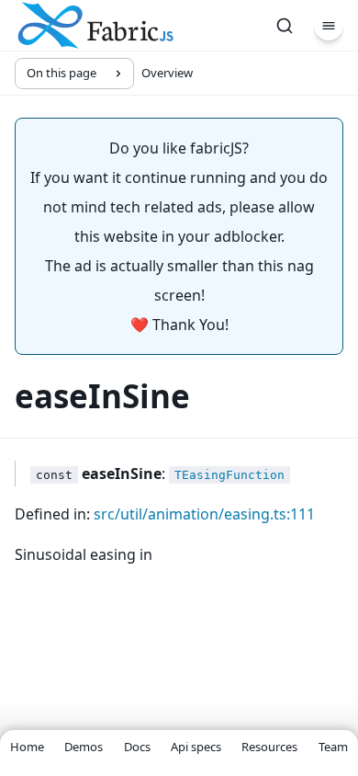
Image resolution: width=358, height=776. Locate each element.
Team (333, 746)
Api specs (196, 746)
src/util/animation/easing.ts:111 (204, 514)
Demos (83, 746)
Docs (137, 746)
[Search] (284, 25)
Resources (269, 746)
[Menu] (328, 25)
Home (27, 746)
